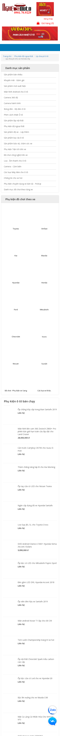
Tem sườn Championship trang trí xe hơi (36, 646)
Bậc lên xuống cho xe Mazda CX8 (33, 703)
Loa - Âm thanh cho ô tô (15, 167)
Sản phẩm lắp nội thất (14, 126)
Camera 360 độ (11, 103)
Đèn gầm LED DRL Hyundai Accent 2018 (36, 588)
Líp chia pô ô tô (42, 62)
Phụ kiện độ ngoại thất (23, 62)
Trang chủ (7, 62)
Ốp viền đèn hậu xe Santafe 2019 (33, 607)
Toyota (16, 235)
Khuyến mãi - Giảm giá (14, 86)
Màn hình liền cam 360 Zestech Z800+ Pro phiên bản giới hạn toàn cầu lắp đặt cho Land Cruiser (37, 438)
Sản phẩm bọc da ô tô (14, 144)
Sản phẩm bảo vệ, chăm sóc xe (18, 149)
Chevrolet (16, 343)
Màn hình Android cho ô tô (16, 98)
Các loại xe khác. (44, 397)
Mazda (44, 262)
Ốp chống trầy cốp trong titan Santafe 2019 (37, 415)
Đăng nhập (48, 19)
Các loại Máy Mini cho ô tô (16, 178)
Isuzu (44, 343)
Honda (44, 289)
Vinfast (44, 235)
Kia (16, 262)
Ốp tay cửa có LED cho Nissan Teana (35, 492)
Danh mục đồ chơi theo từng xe (18, 195)
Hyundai (15, 289)
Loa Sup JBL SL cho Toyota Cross (33, 531)
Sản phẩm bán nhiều (13, 80)
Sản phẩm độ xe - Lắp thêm (16, 138)
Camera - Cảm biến (12, 172)
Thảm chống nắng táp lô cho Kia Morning (36, 473)
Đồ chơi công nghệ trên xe (16, 161)
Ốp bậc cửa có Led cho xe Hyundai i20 (35, 684)
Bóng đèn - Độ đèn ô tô (15, 115)
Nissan (16, 370)
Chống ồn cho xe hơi (13, 184)
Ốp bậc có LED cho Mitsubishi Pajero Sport (37, 569)
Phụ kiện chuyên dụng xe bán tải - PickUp (22, 190)
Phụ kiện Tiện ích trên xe (15, 155)
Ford (16, 316)
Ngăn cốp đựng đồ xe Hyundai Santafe (35, 511)
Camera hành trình (12, 109)
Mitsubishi (44, 316)
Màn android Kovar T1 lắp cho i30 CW (35, 627)
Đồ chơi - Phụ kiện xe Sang (16, 397)
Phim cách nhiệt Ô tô (13, 121)
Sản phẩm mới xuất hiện (15, 92)
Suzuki (44, 370)
